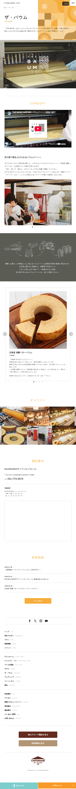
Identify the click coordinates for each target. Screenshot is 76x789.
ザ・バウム (12, 673)
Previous (5, 334)
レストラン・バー (17, 660)
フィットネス (12, 681)
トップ (9, 631)
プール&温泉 (13, 665)
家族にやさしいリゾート (16, 702)
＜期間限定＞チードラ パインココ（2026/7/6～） (23, 570)
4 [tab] (42, 381)
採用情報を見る (38, 743)
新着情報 (10, 644)
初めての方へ (20, 785)
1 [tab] (33, 381)
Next (71, 334)
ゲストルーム (14, 656)
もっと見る (38, 601)
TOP (5, 7)
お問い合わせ (13, 718)
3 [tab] (39, 381)
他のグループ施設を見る (38, 735)
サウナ (10, 669)
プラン (9, 639)
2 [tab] (36, 381)
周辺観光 (12, 706)
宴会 (10, 685)
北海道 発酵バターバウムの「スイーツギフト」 (22, 588)
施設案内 (11, 710)
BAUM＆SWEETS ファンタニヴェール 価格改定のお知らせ (27, 579)
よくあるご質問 (12, 714)
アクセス (11, 698)
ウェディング (13, 677)
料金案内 (10, 694)
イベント (10, 648)
